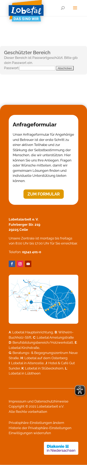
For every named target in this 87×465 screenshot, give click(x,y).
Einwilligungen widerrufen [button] (30, 433)
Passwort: (11, 68)
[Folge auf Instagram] (20, 264)
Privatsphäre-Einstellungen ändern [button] (36, 423)
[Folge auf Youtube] (28, 264)
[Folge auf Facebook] (12, 264)
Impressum (18, 401)
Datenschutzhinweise (51, 401)
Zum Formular (44, 194)
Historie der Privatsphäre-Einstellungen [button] (40, 428)
